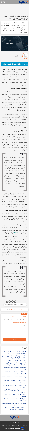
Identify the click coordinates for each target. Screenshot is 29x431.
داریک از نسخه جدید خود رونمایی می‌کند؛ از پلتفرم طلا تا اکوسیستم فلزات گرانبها (15, 352)
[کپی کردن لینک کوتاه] (14, 304)
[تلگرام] (15, 302)
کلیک (6, 425)
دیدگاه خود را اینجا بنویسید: (19, 322)
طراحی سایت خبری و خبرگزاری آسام (12, 428)
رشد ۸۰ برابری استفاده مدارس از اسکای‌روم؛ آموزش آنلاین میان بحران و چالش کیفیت (15, 364)
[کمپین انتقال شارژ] (14, 64)
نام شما (24, 316)
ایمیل (12, 316)
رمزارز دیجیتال (17, 310)
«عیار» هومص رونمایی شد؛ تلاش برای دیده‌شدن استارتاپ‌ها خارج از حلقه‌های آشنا (14, 357)
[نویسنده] (25, 56)
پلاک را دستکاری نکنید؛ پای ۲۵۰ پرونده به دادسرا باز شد (14, 377)
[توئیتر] (12, 302)
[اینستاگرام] (10, 423)
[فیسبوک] (9, 302)
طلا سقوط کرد (22, 383)
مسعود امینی (18, 56)
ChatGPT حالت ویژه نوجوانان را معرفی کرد (15, 381)
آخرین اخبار (24, 348)
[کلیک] (23, 2)
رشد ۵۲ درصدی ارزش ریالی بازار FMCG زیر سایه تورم (15, 391)
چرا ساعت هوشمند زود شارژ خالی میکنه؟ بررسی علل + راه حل (14, 386)
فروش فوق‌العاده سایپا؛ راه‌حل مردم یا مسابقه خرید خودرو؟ (14, 400)
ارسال (14, 339)
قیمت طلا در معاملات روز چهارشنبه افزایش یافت (15, 368)
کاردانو (8, 310)
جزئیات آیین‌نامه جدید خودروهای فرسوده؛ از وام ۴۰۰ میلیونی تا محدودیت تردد (14, 404)
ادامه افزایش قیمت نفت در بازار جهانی (16, 360)
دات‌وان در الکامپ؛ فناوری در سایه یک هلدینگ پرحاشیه (14, 395)
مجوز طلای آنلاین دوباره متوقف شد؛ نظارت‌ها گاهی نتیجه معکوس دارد (15, 373)
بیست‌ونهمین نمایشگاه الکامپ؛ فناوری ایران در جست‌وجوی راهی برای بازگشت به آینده (14, 408)
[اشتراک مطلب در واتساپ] (7, 302)
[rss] (18, 423)
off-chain (15, 233)
